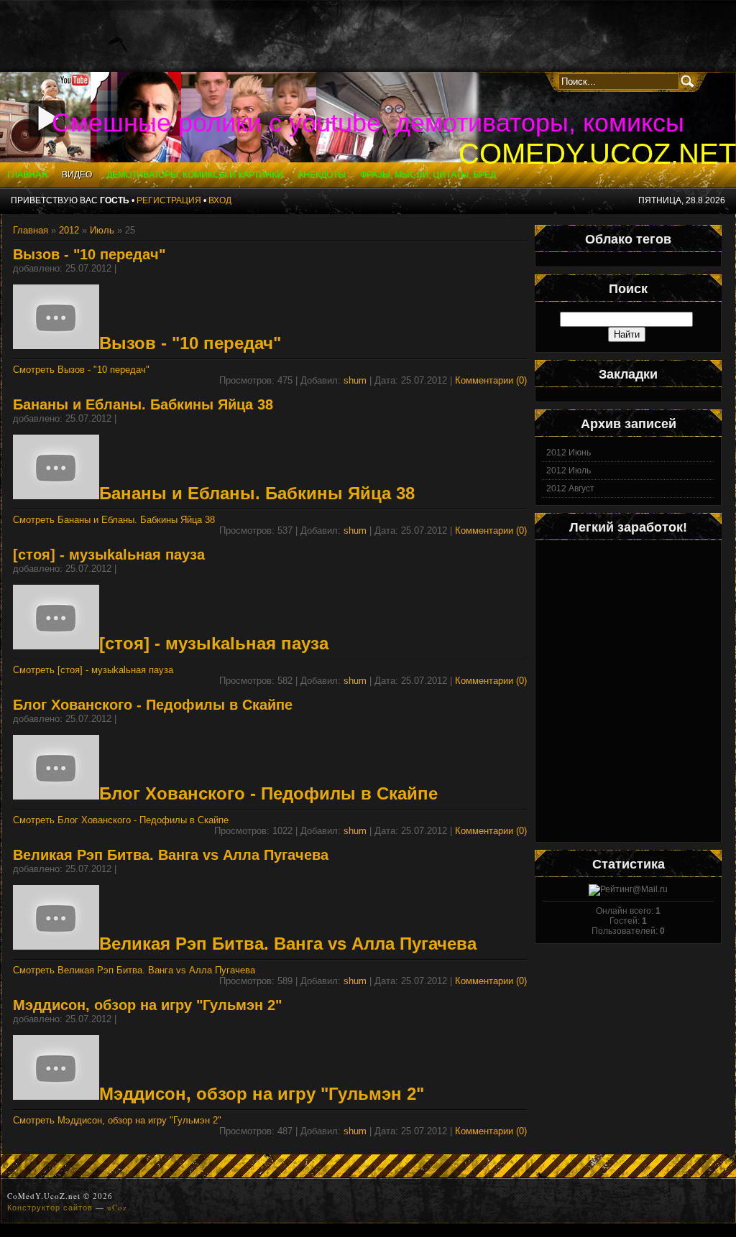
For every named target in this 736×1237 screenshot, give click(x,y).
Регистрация (169, 200)
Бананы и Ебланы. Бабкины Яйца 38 (143, 404)
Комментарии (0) (491, 380)
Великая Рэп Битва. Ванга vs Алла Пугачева (170, 855)
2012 (69, 230)
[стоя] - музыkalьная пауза (109, 554)
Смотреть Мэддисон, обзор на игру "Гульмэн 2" (117, 1120)
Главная (30, 230)
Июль (102, 230)
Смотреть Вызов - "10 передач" (81, 369)
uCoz (117, 1207)
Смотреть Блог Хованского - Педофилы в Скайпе (121, 820)
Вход (219, 200)
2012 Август (570, 488)
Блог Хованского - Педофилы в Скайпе (153, 705)
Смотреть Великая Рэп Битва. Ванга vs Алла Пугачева (134, 970)
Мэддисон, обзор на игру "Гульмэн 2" (147, 1005)
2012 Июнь (568, 453)
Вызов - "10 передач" (89, 254)
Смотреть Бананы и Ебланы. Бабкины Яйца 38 (114, 519)
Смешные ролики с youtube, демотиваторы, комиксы (368, 122)
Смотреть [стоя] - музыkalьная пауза (93, 669)
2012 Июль (568, 470)
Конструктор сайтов (50, 1207)
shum (355, 380)
